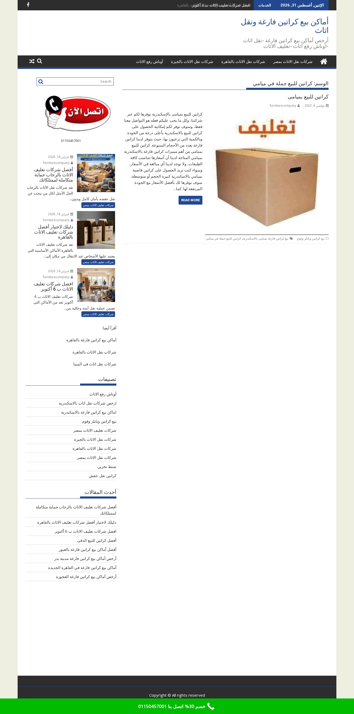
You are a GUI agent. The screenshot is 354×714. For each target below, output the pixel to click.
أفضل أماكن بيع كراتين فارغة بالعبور (87, 549)
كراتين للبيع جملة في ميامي (223, 238)
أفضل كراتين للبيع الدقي (96, 540)
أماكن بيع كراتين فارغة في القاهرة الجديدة (82, 567)
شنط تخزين (106, 466)
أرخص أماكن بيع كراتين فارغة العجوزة (86, 576)
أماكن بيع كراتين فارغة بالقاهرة (91, 339)
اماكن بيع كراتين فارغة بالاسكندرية (88, 412)
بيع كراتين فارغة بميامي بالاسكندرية (265, 238)
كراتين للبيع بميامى (308, 96)
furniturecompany (283, 105)
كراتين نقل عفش (102, 475)
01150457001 (71, 140)
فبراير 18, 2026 (59, 157)
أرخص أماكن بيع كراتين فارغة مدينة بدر (85, 558)
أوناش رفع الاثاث (149, 61)
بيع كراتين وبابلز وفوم (310, 238)
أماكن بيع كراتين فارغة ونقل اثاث (285, 26)
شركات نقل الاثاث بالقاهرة (243, 61)
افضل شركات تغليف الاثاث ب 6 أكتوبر (221, 5)
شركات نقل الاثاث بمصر (293, 61)
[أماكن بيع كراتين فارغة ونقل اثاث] (323, 60)
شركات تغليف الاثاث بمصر (98, 205)
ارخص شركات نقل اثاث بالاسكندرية (87, 403)
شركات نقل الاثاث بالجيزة (192, 61)
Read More (190, 200)
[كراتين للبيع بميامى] (267, 114)
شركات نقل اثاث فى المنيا (94, 363)
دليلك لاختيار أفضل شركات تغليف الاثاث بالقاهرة (76, 522)
